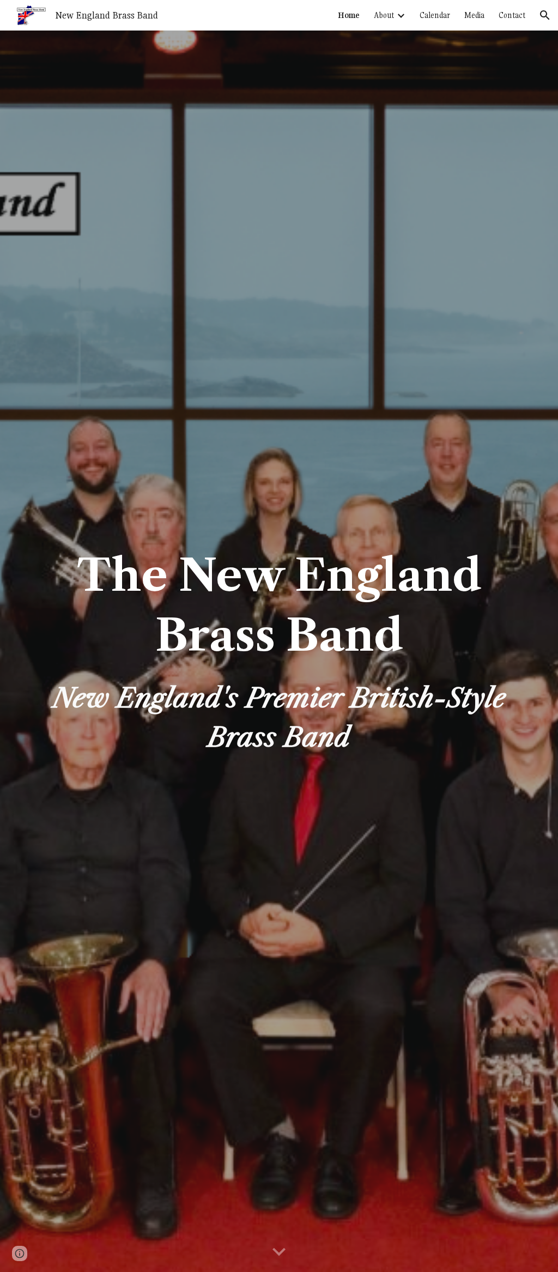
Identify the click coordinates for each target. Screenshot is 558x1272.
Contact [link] (512, 15)
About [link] (384, 15)
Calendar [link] (435, 15)
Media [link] (474, 15)
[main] (279, 651)
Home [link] (349, 15)
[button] (545, 15)
